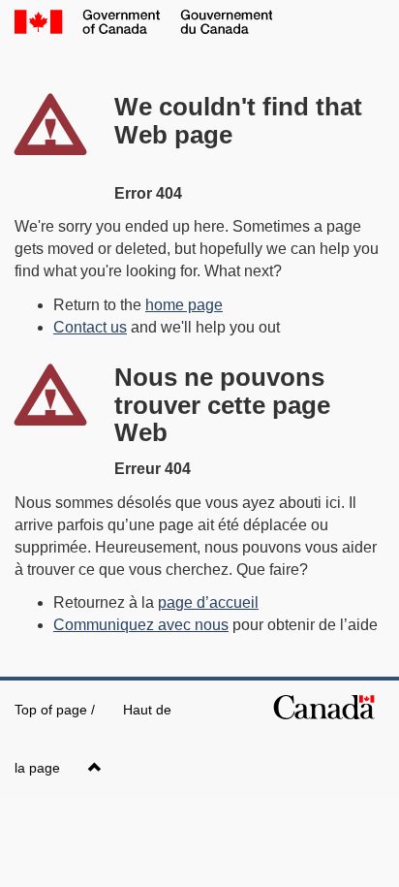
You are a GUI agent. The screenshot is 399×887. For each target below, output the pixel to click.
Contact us (90, 327)
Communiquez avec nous (141, 625)
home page (184, 305)
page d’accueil (208, 602)
